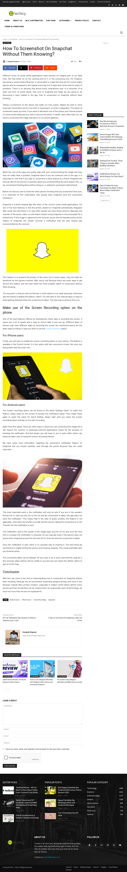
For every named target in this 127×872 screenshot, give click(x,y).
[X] (116, 5)
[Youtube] (122, 5)
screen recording (53, 328)
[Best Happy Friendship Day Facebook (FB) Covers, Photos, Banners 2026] (50, 790)
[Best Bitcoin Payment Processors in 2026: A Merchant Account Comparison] (92, 124)
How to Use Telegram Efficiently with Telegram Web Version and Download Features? (41, 682)
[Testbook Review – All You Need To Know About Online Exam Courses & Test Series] (8, 790)
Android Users (15, 600)
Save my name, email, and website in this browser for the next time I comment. (38, 749)
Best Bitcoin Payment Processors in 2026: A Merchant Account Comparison (112, 123)
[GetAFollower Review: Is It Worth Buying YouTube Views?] (15, 669)
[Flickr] (101, 845)
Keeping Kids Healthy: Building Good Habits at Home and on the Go (111, 150)
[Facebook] (109, 5)
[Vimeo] (119, 5)
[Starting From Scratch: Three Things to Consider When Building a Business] (92, 163)
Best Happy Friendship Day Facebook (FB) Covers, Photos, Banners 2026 (70, 790)
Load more (105, 200)
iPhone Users (26, 600)
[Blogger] (89, 845)
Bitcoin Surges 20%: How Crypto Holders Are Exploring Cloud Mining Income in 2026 (111, 136)
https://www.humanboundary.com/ (34, 635)
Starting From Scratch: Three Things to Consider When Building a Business (111, 163)
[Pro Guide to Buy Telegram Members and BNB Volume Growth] (69, 669)
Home (5, 39)
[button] (121, 32)
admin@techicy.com (52, 857)
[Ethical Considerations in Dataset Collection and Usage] (8, 818)
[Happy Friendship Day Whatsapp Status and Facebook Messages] (50, 803)
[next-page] (8, 690)
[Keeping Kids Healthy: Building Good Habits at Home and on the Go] (92, 150)
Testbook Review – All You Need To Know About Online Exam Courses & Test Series (27, 790)
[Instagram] (112, 5)
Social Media (13, 39)
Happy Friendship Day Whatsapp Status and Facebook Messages (66, 802)
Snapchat (51, 600)
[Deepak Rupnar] (4, 61)
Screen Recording (40, 600)
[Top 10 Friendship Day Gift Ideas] (50, 816)
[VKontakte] (120, 845)
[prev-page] (4, 690)
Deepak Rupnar (13, 61)
